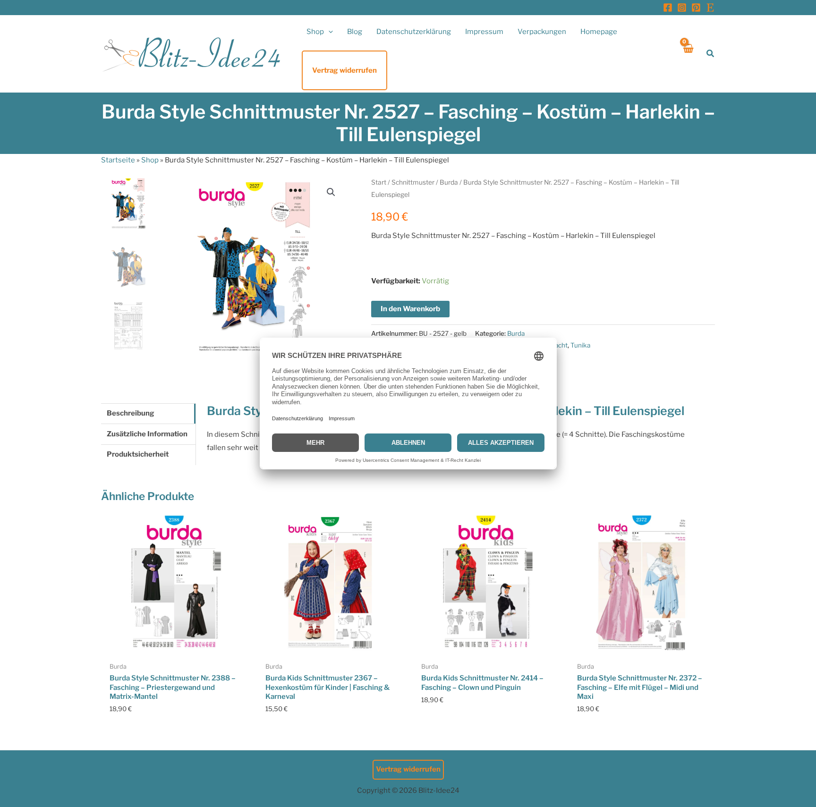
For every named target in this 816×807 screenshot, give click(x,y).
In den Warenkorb (410, 309)
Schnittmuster (412, 182)
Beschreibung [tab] (130, 413)
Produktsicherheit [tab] (138, 454)
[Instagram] (682, 7)
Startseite (118, 160)
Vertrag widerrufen (408, 769)
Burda (449, 182)
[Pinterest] (696, 7)
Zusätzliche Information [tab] (147, 434)
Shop (150, 160)
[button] (328, 31)
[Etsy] (710, 7)
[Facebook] (667, 7)
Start (378, 182)
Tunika (580, 345)
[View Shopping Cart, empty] (688, 53)
